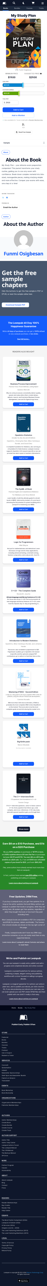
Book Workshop (7, 1090)
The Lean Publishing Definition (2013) (15, 1230)
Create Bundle (7, 1125)
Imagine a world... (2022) (10, 1228)
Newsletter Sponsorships (11, 1073)
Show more (23, 829)
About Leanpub (7, 1180)
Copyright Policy (8, 1245)
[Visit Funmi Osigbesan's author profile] (23, 239)
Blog (3, 1182)
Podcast (5, 1050)
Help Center (6, 1210)
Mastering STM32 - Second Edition (23, 692)
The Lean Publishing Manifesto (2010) (15, 1233)
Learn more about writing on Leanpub (23, 883)
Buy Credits (6, 1205)
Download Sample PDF (15, 305)
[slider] (23, 85)
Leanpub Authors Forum (10, 1145)
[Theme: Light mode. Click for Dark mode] (23, 3)
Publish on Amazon (8, 1078)
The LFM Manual (7, 1150)
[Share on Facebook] (7, 197)
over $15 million (31, 875)
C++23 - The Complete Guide (23, 591)
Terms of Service (8, 1243)
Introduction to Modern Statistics (23, 641)
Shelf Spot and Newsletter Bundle (14, 1075)
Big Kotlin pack (23, 742)
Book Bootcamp (7, 1093)
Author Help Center (8, 1142)
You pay (6, 99)
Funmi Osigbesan (25, 70)
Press (4, 1188)
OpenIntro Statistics (23, 435)
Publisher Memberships (10, 1105)
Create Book (6, 1122)
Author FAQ (6, 1140)
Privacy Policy (7, 1248)
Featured (5, 1037)
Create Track (6, 1130)
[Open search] (14, 3)
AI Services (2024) (8, 1225)
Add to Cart (18, 110)
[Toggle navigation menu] (44, 143)
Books (5, 8)
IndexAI (4, 1070)
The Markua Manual (9, 1153)
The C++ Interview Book (23, 797)
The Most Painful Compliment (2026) (14, 1220)
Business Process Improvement (23, 384)
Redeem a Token (8, 1055)
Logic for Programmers (23, 542)
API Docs (5, 1155)
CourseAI (5, 1065)
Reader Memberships (9, 1203)
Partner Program (8, 1165)
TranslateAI (6, 1080)
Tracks (41, 8)
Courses (29, 8)
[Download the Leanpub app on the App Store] (23, 1281)
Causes (4, 1168)
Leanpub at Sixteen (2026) (11, 1223)
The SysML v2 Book (23, 489)
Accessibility (6, 1170)
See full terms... (23, 339)
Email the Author (10, 207)
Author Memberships (9, 1120)
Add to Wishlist (18, 115)
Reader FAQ (6, 1208)
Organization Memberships (11, 1102)
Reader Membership (36, 120)
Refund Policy (6, 1250)
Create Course (7, 1128)
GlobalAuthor (6, 1067)
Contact (4, 1185)
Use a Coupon (7, 1053)
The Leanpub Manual (9, 1148)
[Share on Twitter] (3, 197)
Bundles (17, 8)
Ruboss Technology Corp (35, 1272)
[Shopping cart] (33, 3)
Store (14, 1008)
